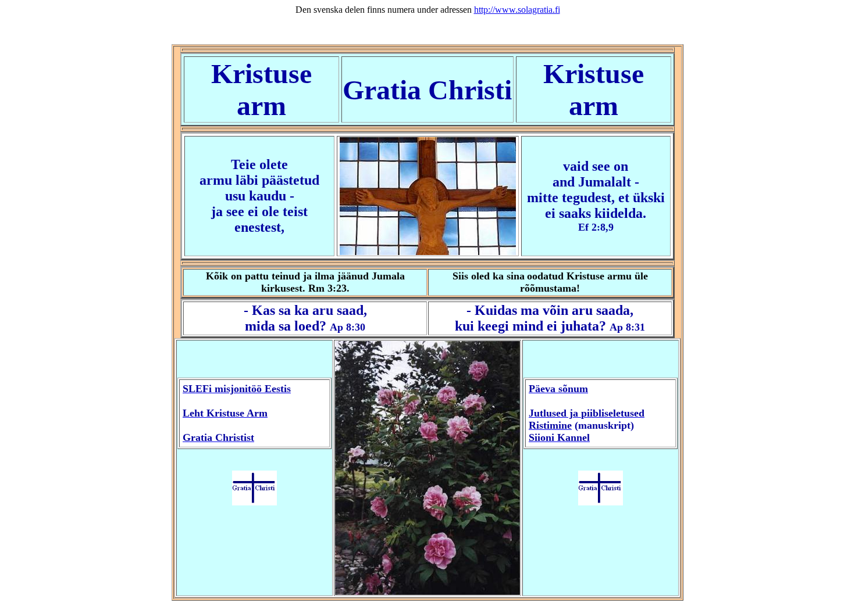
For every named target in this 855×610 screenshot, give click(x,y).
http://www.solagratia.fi (517, 10)
